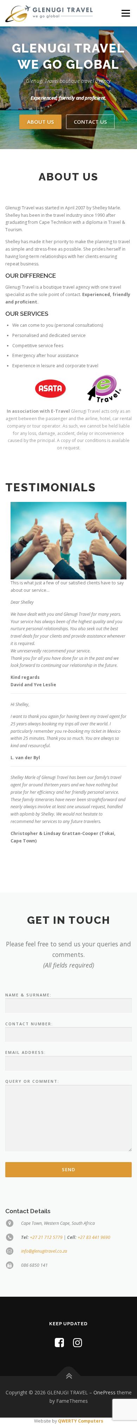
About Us (40, 121)
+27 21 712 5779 (46, 1237)
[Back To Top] (68, 1376)
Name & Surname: (28, 994)
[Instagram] (77, 1342)
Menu (125, 13)
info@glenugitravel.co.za (44, 1251)
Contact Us (90, 121)
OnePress (104, 1392)
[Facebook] (59, 1342)
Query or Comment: (32, 1081)
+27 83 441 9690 (94, 1237)
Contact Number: (29, 1023)
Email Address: (25, 1052)
